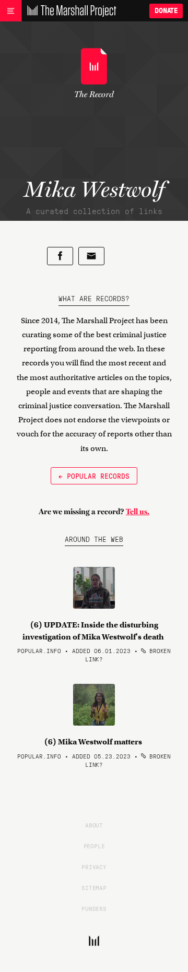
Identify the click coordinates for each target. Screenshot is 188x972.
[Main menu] (10, 11)
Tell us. (137, 511)
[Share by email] (91, 256)
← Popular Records (94, 475)
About (94, 825)
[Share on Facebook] (60, 256)
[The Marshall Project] (69, 11)
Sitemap (94, 887)
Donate (166, 11)
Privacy (94, 866)
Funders (94, 908)
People (94, 845)
